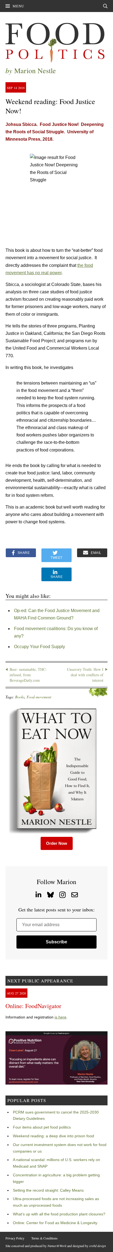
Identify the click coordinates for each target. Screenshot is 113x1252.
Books (19, 696)
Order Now (56, 843)
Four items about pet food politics (42, 1127)
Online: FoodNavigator (33, 1006)
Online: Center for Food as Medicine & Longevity (55, 1223)
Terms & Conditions (44, 1238)
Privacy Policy (14, 1238)
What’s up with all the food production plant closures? (59, 1214)
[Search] (105, 6)
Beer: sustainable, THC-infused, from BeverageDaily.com (28, 675)
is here (60, 1017)
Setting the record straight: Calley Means (48, 1190)
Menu (18, 6)
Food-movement (39, 696)
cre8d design (97, 1246)
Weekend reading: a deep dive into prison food (53, 1136)
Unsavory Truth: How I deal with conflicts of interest (85, 675)
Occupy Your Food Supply (39, 646)
